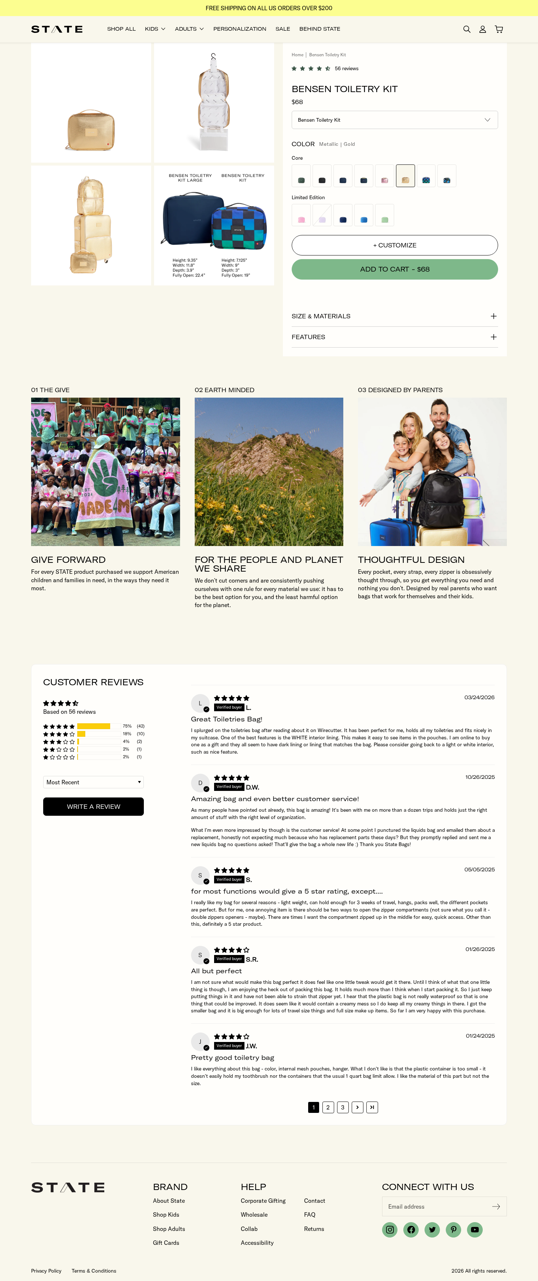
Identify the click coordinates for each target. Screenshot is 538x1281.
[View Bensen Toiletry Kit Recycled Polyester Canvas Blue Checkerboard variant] (426, 175)
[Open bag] (499, 29)
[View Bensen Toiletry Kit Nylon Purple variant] (322, 215)
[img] (231, 698)
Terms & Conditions (94, 1270)
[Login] (483, 29)
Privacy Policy (46, 1270)
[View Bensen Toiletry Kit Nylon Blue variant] (363, 215)
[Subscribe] (496, 1206)
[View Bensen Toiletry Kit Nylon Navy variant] (342, 215)
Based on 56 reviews (69, 711)
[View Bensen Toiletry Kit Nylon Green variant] (384, 215)
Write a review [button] (93, 806)
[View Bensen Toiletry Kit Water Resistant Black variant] (322, 175)
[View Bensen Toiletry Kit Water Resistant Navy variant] (342, 175)
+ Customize (394, 245)
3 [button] (342, 1107)
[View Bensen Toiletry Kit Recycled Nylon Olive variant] (301, 175)
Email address (406, 1206)
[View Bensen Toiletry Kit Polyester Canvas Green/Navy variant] (363, 175)
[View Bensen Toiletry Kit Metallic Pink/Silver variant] (384, 175)
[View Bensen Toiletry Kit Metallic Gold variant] (405, 175)
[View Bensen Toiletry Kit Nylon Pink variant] (301, 215)
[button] (313, 68)
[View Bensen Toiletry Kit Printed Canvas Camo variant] (446, 175)
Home (297, 54)
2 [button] (328, 1107)
